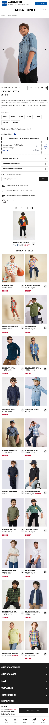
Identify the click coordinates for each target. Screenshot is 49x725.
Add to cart (33, 710)
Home (3, 15)
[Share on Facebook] (35, 88)
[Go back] (4, 10)
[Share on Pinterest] (42, 88)
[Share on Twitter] (38, 88)
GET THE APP (41, 3)
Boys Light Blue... (13, 15)
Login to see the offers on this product (24, 138)
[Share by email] (46, 88)
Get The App (6, 150)
